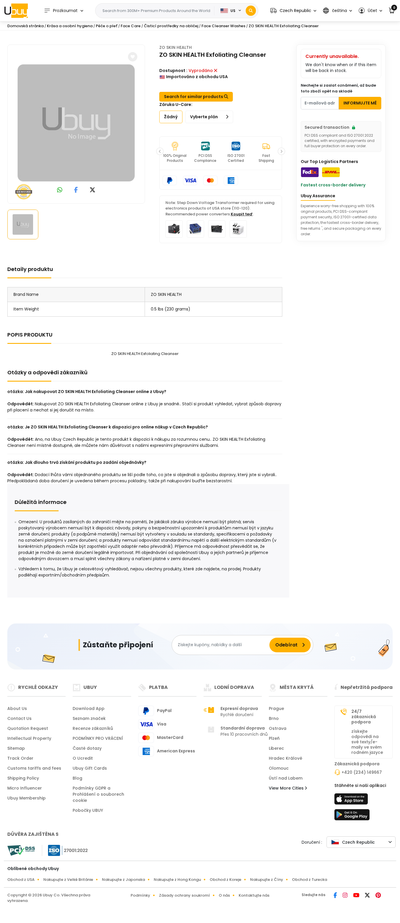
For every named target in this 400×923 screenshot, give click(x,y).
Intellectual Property (29, 738)
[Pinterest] (378, 896)
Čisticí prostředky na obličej (171, 26)
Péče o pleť (106, 26)
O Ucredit (83, 758)
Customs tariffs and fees (34, 768)
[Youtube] (357, 896)
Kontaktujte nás (254, 895)
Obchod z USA (21, 879)
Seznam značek (89, 718)
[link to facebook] (76, 190)
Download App (89, 708)
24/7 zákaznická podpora (363, 717)
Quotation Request (27, 728)
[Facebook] (335, 896)
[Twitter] (368, 896)
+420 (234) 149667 (361, 772)
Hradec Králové (285, 758)
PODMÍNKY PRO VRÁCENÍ (98, 738)
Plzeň (274, 738)
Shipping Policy (23, 778)
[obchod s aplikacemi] (352, 800)
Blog (77, 778)
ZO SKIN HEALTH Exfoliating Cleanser (284, 26)
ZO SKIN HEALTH (175, 47)
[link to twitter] (92, 190)
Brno (274, 718)
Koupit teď (242, 214)
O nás (224, 895)
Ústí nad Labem (285, 778)
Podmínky (140, 895)
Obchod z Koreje (225, 879)
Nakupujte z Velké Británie (68, 879)
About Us (17, 708)
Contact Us (19, 718)
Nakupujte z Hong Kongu (177, 879)
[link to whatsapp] (59, 190)
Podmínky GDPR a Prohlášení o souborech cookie (98, 794)
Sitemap (16, 748)
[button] (293, 10)
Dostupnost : (173, 70)
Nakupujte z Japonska (123, 879)
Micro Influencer (24, 788)
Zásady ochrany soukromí (184, 895)
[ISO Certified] (65, 850)
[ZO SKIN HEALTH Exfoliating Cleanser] (76, 122)
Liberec (276, 748)
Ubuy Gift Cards (90, 768)
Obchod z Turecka (309, 879)
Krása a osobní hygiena (70, 26)
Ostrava (277, 728)
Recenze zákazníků (93, 728)
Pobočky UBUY (88, 810)
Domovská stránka (25, 26)
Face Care (131, 26)
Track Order (20, 758)
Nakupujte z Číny (266, 879)
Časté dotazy (87, 748)
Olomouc (279, 768)
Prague (276, 708)
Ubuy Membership (26, 798)
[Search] (251, 11)
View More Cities (287, 788)
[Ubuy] (16, 10)
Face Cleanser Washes (223, 26)
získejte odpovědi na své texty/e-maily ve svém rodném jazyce (367, 742)
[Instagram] (345, 896)
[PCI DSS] (21, 850)
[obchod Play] (352, 816)
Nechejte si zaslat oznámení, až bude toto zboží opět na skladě (338, 88)
